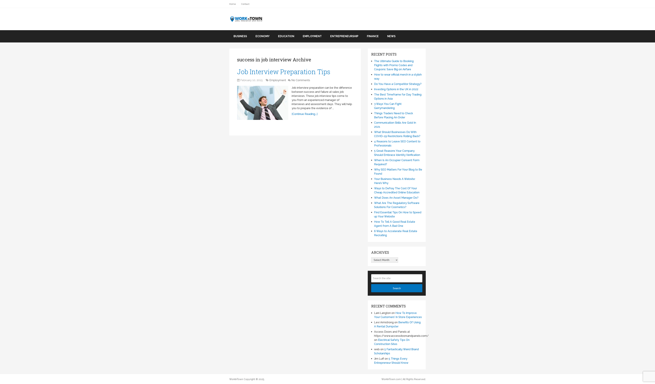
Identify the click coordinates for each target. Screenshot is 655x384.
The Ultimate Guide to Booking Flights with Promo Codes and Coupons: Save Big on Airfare (394, 65)
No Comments (300, 80)
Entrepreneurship (344, 36)
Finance (373, 36)
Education (286, 36)
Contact (245, 4)
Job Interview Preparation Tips (283, 71)
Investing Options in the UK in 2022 (396, 89)
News (391, 36)
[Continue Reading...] (304, 114)
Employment (312, 36)
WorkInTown (236, 379)
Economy (263, 36)
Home (232, 4)
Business (240, 36)
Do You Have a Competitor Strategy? (397, 84)
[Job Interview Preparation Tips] (262, 103)
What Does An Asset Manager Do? (396, 197)
